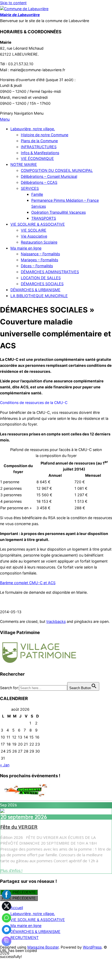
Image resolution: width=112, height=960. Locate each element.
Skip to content (13, 3)
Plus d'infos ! (11, 870)
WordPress (92, 947)
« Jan (4, 765)
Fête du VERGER (19, 827)
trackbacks (56, 621)
